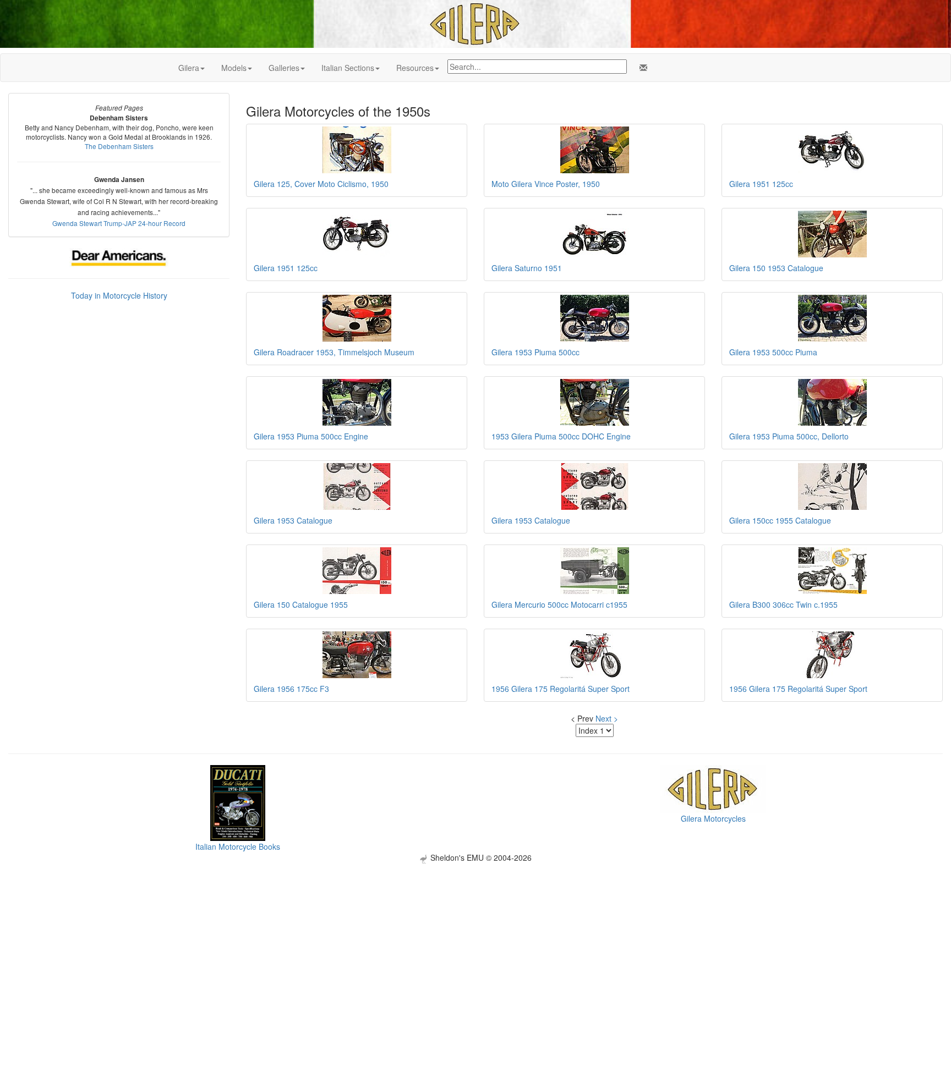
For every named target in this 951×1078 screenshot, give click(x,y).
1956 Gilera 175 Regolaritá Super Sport (560, 688)
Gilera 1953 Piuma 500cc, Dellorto (789, 436)
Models (234, 67)
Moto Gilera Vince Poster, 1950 (545, 183)
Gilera (188, 67)
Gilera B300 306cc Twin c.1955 (783, 604)
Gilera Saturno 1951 (526, 267)
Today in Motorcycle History (119, 295)
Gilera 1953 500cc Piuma (773, 352)
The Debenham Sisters (119, 146)
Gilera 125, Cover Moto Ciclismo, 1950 (321, 183)
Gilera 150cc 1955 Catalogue (780, 520)
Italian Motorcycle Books (237, 846)
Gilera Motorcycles (713, 818)
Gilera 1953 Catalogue (293, 520)
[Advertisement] (475, 941)
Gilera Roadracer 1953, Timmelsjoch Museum (334, 352)
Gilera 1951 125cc (761, 183)
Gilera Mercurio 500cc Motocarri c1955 (559, 604)
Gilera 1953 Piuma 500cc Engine (311, 436)
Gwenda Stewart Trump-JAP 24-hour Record (118, 223)
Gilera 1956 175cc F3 (291, 688)
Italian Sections (347, 67)
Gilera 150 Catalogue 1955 (301, 604)
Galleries (284, 67)
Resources (415, 67)
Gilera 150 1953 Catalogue (776, 267)
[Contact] (641, 67)
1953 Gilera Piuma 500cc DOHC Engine (561, 436)
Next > (606, 718)
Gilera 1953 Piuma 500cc (535, 352)
